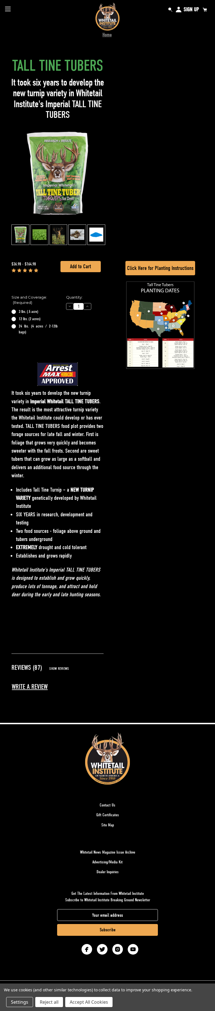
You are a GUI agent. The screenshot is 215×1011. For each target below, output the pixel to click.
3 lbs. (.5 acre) (28, 311)
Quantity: (74, 297)
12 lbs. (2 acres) (30, 319)
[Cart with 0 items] (204, 9)
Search (170, 9)
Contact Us (107, 805)
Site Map (107, 824)
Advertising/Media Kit (107, 862)
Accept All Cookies (89, 1002)
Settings (19, 1002)
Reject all (49, 1002)
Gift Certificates (107, 814)
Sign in (178, 9)
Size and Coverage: (29, 300)
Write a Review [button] (30, 687)
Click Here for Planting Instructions (160, 268)
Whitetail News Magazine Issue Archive (107, 852)
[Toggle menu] (7, 9)
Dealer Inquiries (108, 871)
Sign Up (191, 9)
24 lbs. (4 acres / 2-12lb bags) (38, 329)
